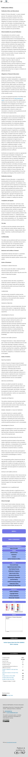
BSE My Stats (10, 695)
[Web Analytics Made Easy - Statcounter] (4, 695)
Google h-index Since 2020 (8, 677)
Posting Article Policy (14, 575)
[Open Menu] (1, 1)
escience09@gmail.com (12, 712)
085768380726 (8, 711)
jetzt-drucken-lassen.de (11, 742)
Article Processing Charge (14, 581)
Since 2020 (8, 675)
